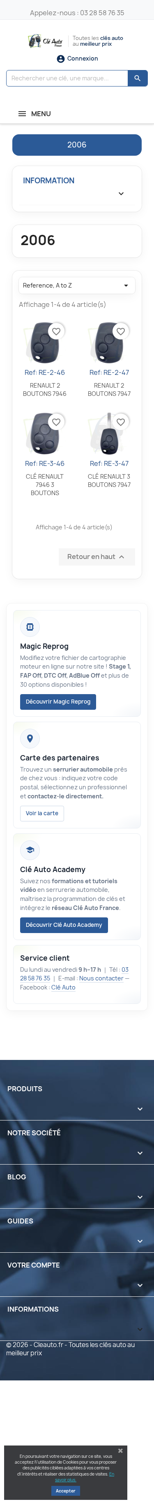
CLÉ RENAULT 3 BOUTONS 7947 (109, 480)
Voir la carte (42, 813)
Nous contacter (101, 978)
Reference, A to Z (77, 285)
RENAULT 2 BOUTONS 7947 (109, 389)
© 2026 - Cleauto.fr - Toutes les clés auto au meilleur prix (70, 1348)
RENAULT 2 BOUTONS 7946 (45, 389)
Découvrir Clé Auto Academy (64, 925)
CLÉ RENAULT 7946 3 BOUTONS (45, 484)
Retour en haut (96, 557)
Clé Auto (63, 987)
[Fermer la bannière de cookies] (120, 1451)
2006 (77, 145)
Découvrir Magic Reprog (58, 701)
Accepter (66, 1491)
